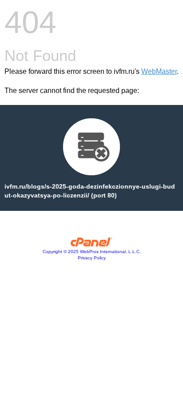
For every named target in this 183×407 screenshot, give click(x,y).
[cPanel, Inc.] (92, 244)
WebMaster (159, 71)
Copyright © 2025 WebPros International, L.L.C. (92, 251)
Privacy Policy (92, 257)
